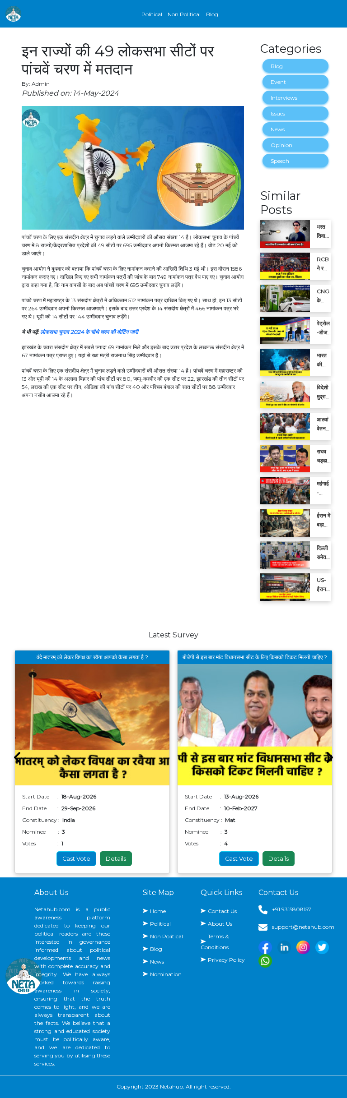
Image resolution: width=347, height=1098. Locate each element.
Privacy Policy (226, 959)
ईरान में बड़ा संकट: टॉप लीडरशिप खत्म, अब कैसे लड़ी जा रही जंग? (323, 520)
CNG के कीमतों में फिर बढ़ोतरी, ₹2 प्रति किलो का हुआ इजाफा (323, 296)
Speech (280, 160)
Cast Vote (76, 858)
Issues (278, 113)
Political (151, 14)
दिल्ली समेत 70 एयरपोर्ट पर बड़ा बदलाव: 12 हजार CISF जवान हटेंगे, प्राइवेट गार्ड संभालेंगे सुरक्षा (323, 553)
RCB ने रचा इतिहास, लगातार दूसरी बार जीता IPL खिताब (323, 264)
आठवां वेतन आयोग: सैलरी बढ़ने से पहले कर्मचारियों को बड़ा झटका (324, 424)
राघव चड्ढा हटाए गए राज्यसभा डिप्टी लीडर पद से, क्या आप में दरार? (323, 456)
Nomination (166, 974)
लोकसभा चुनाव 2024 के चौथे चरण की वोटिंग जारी (89, 331)
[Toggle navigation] (336, 14)
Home (158, 911)
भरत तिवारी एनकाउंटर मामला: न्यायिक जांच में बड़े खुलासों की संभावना (324, 231)
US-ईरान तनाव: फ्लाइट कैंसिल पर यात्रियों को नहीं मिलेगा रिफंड (323, 585)
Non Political (184, 14)
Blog (212, 14)
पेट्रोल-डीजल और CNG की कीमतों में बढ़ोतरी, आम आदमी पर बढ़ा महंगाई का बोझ (324, 328)
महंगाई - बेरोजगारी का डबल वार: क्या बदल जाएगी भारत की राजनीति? (324, 488)
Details (116, 858)
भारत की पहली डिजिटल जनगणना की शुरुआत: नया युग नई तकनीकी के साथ (323, 360)
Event (278, 81)
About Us (220, 923)
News (278, 129)
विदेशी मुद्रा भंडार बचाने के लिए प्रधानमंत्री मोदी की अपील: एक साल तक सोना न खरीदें (324, 392)
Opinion (281, 145)
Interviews (284, 97)
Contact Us (222, 911)
